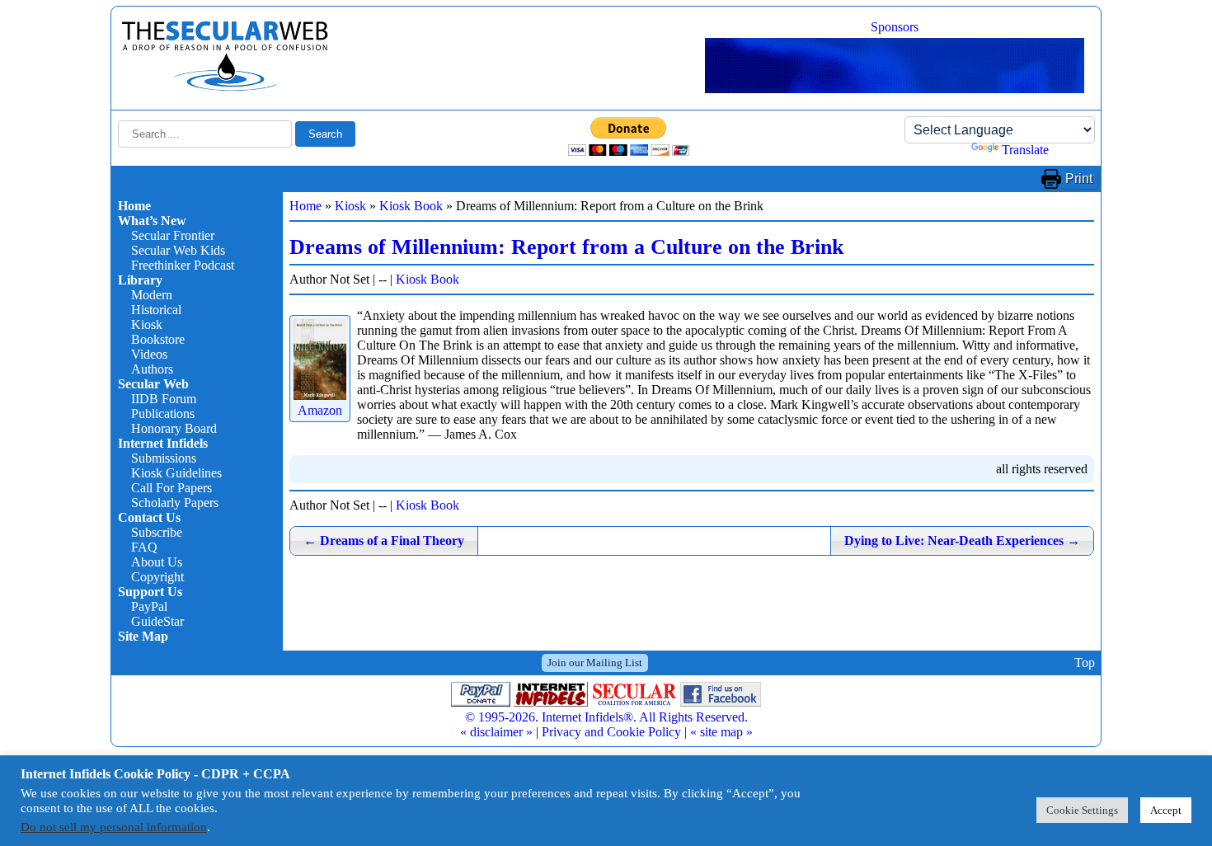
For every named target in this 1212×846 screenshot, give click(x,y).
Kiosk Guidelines (176, 473)
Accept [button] (1165, 810)
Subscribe (156, 532)
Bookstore (158, 339)
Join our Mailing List (594, 662)
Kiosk (146, 324)
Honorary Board (174, 428)
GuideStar (157, 621)
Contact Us (149, 517)
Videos (149, 354)
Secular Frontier (172, 235)
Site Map (143, 636)
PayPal (149, 606)
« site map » (721, 732)
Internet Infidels (163, 443)
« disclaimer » (496, 732)
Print (1078, 179)
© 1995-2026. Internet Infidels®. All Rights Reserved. (606, 717)
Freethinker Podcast (182, 265)
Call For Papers (171, 488)
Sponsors (894, 27)
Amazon (320, 410)
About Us (156, 562)
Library (140, 280)
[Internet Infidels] (225, 87)
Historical (156, 310)
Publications (163, 414)
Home (134, 206)
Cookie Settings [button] (1082, 810)
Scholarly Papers (174, 503)
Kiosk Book (411, 206)
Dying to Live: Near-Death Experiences (962, 540)
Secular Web (153, 384)
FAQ (144, 547)
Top (1084, 663)
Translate (1025, 150)
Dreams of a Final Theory (383, 540)
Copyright (157, 577)
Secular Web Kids (178, 250)
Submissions (163, 458)
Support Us (150, 592)
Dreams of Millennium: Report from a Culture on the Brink (566, 247)
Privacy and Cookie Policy (611, 732)
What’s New (152, 221)
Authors (152, 369)
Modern (151, 295)
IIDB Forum (163, 399)
